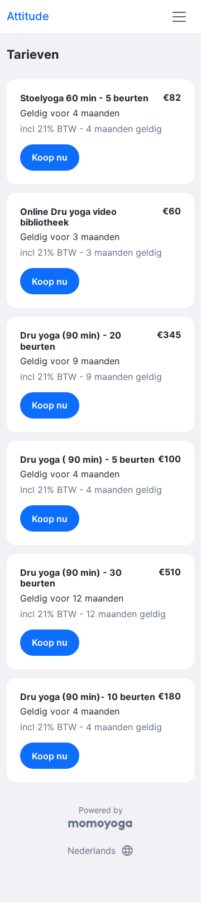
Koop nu (50, 157)
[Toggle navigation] (179, 16)
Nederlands (101, 850)
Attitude (28, 16)
